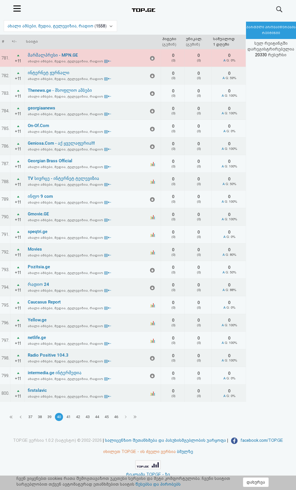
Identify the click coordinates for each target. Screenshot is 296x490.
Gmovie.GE (38, 214)
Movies (35, 249)
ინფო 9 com (40, 196)
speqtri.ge (37, 231)
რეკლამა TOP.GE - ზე (148, 474)
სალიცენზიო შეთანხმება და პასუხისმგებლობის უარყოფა (165, 440)
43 (88, 417)
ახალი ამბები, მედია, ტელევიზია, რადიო (51, 26)
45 (107, 417)
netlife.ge (37, 337)
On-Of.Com (38, 125)
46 (116, 417)
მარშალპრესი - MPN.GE (53, 55)
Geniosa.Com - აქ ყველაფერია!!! (61, 143)
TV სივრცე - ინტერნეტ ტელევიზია (63, 178)
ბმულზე (185, 451)
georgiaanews (41, 108)
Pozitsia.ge (39, 266)
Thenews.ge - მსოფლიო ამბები (60, 90)
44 (97, 417)
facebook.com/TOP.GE (261, 440)
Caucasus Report (44, 302)
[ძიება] (279, 9)
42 (78, 417)
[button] (60, 26)
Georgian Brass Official (50, 160)
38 (40, 417)
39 (49, 417)
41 (68, 417)
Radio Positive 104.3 (48, 355)
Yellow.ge (37, 320)
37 (30, 417)
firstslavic (37, 390)
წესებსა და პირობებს (158, 484)
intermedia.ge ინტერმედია (55, 372)
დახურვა (256, 482)
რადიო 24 (38, 284)
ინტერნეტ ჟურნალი (48, 72)
